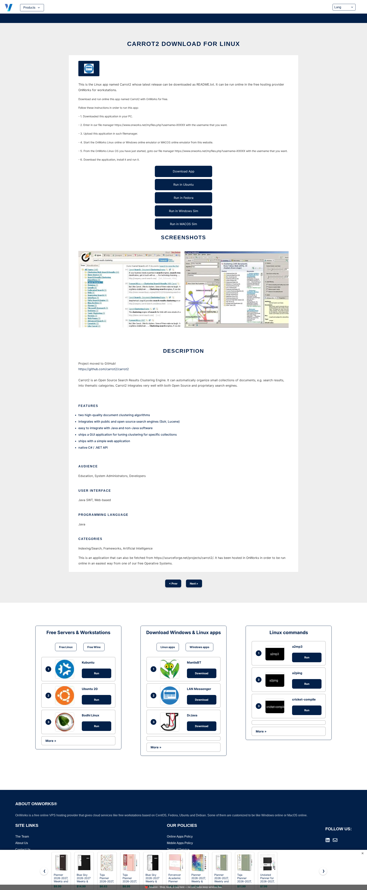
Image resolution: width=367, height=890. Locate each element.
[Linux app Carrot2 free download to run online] (88, 68)
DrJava (192, 715)
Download (201, 673)
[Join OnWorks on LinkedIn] (327, 840)
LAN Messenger (199, 689)
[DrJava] (170, 722)
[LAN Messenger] (170, 695)
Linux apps (168, 647)
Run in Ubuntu (183, 184)
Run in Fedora (183, 198)
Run (96, 673)
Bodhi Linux (90, 715)
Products (29, 7)
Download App (183, 171)
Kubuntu (88, 662)
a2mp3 (297, 646)
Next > (194, 583)
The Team (22, 836)
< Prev (173, 583)
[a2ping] (275, 679)
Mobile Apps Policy (180, 843)
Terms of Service (178, 849)
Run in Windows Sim (183, 211)
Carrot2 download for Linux (183, 43)
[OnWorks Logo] (8, 7)
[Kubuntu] (65, 669)
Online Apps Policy (180, 836)
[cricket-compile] (275, 706)
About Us (21, 843)
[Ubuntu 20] (65, 695)
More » (50, 741)
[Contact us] (335, 840)
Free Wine (94, 647)
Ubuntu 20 (90, 689)
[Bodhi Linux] (65, 722)
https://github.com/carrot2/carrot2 (103, 369)
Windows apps (199, 647)
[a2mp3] (275, 653)
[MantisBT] (170, 669)
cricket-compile (304, 699)
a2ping (297, 673)
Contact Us (22, 849)
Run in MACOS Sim (183, 224)
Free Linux (66, 647)
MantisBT (194, 662)
